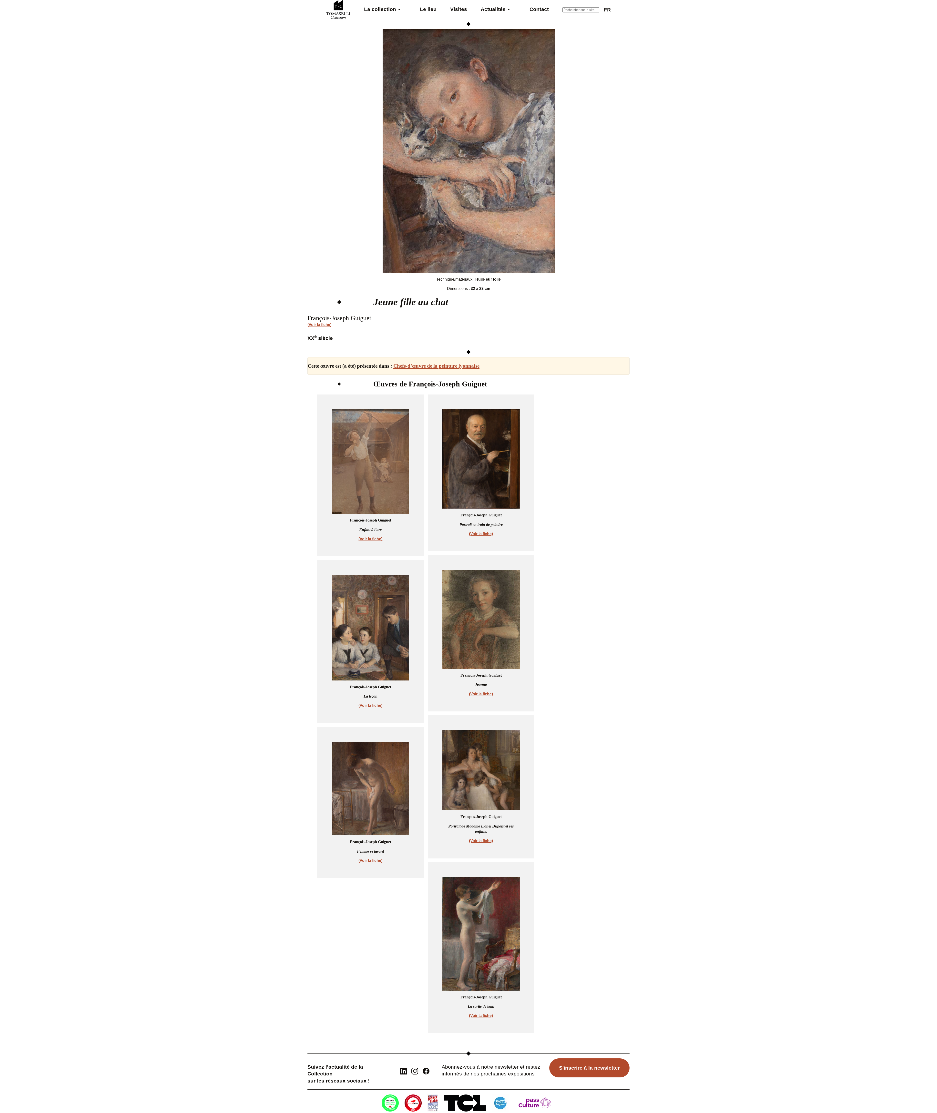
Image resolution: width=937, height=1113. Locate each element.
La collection (380, 9)
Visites (458, 9)
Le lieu (428, 9)
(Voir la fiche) (319, 325)
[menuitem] (607, 9)
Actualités (493, 9)
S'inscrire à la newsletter (589, 1068)
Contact (539, 9)
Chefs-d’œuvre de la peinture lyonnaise (436, 366)
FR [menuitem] (607, 9)
